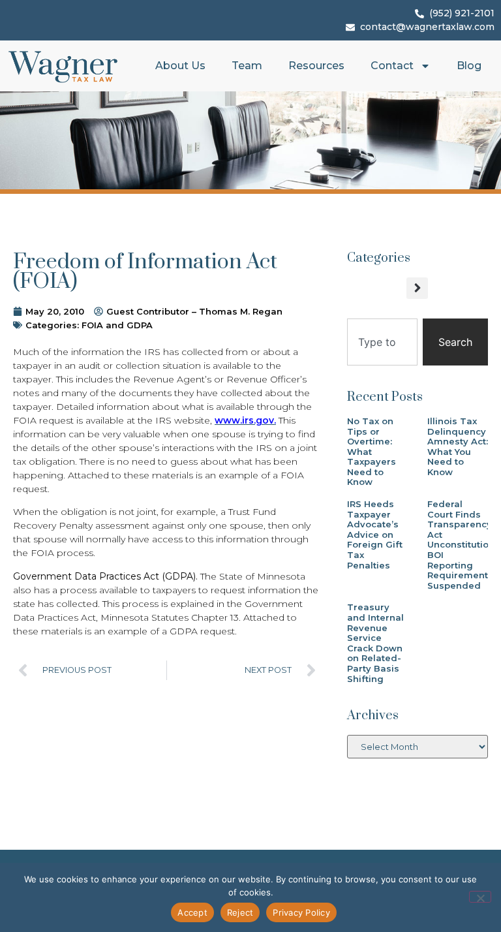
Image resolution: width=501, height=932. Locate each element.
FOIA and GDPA (117, 325)
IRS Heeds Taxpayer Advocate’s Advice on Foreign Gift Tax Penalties (374, 534)
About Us (180, 65)
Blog (469, 65)
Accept (192, 912)
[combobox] (382, 341)
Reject (240, 912)
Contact (392, 65)
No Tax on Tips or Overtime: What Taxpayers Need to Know (371, 452)
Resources (316, 65)
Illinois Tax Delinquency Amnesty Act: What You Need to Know (457, 446)
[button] (417, 288)
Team (247, 65)
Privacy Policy (301, 912)
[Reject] (480, 897)
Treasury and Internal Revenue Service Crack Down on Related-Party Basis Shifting (375, 642)
